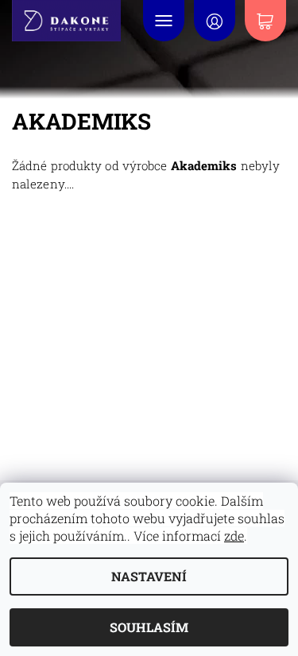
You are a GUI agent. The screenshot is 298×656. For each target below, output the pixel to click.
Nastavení (149, 576)
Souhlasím (149, 627)
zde (234, 535)
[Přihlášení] (214, 20)
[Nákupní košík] (265, 20)
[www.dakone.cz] (69, 20)
